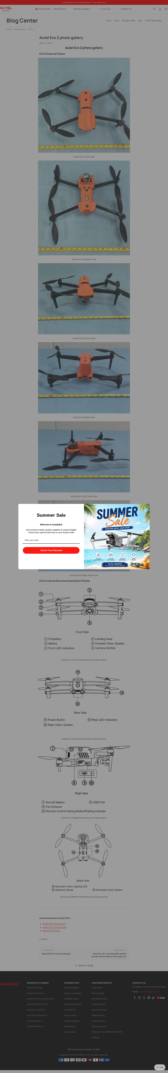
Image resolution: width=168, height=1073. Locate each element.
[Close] (146, 507)
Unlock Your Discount (51, 550)
